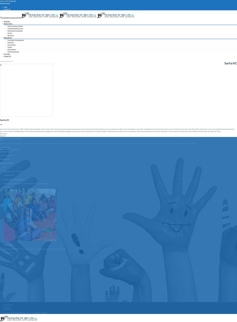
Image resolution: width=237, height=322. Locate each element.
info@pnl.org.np (5, 3)
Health (9, 47)
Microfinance (11, 49)
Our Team (7, 54)
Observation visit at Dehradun (14, 179)
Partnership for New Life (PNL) (15, 313)
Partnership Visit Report (15, 31)
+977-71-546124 (5, 155)
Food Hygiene (8, 245)
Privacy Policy (8, 305)
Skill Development (13, 52)
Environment (11, 45)
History (9, 33)
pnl (5, 167)
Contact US (7, 56)
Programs (7, 21)
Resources (10, 35)
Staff (6, 61)
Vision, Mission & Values (15, 26)
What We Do (8, 38)
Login (5, 7)
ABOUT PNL (8, 23)
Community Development (15, 40)
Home (2, 61)
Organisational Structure (15, 28)
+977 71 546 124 (10, 1)
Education (10, 42)
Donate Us (7, 9)
